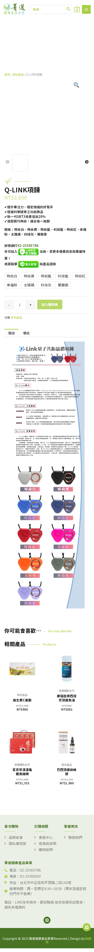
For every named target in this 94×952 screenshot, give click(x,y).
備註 (26, 333)
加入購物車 (50, 304)
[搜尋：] (51, 9)
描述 (11, 333)
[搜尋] (68, 9)
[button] (45, 55)
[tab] (11, 333)
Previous (7, 162)
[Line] (47, 920)
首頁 (7, 74)
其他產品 (18, 74)
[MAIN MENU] (86, 9)
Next (87, 162)
